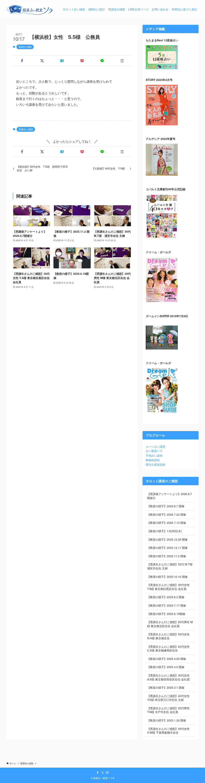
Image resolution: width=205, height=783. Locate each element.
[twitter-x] (102, 772)
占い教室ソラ (154, 451)
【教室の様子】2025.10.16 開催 (167, 577)
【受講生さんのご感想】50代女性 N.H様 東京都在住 (168, 636)
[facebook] (97, 772)
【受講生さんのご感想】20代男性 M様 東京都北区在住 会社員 (170, 624)
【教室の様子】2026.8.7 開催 (165, 506)
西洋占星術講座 (155, 464)
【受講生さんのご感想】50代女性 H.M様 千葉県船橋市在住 (168, 731)
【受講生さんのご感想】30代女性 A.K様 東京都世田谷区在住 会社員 (168, 677)
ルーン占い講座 (155, 446)
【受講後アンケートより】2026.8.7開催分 (169, 496)
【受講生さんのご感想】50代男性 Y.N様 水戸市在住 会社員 (168, 710)
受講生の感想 (25, 46)
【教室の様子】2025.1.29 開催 (166, 720)
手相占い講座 (154, 455)
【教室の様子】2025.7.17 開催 (166, 605)
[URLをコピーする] (122, 60)
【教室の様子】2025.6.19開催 (166, 614)
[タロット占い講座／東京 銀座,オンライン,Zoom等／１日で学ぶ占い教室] (29, 9)
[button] (22, 60)
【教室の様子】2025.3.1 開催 (165, 687)
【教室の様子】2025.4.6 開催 (165, 667)
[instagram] (107, 772)
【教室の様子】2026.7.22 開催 (166, 514)
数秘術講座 (153, 460)
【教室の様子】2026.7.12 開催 (166, 523)
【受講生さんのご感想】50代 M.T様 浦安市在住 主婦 (171, 566)
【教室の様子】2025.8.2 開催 (165, 597)
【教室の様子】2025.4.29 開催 (166, 659)
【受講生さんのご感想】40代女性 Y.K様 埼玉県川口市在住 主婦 (168, 698)
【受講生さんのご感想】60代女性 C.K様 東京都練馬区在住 (168, 648)
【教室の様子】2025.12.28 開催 (167, 539)
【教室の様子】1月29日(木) (164, 531)
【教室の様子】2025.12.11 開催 (167, 548)
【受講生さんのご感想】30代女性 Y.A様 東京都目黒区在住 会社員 (168, 587)
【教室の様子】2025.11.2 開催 (166, 556)
